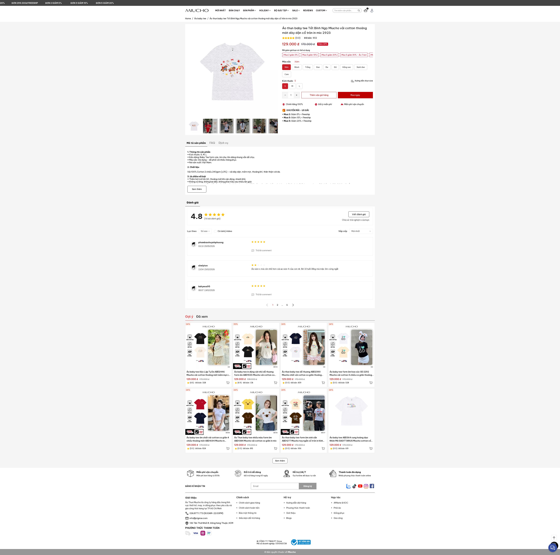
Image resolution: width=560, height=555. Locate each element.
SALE (295, 10)
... (282, 305)
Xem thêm (280, 460)
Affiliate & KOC (341, 502)
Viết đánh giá (359, 214)
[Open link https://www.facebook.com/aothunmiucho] (372, 486)
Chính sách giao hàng (249, 502)
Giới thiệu (290, 513)
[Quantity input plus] (297, 95)
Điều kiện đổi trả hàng (249, 518)
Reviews (308, 10)
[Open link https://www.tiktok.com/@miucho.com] (354, 486)
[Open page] (197, 10)
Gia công (338, 518)
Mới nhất (220, 10)
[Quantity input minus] (285, 95)
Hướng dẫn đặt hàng (296, 502)
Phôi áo (337, 508)
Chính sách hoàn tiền (249, 508)
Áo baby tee (201, 18)
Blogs (289, 518)
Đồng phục (339, 513)
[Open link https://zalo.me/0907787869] (348, 486)
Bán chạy (234, 10)
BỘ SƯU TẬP (280, 10)
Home (189, 18)
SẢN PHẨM (248, 10)
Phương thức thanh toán (298, 508)
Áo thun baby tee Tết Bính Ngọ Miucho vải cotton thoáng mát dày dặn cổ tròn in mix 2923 (253, 18)
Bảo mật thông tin (248, 513)
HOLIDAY (264, 10)
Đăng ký (307, 486)
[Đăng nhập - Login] (372, 10)
